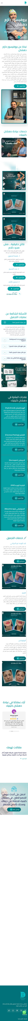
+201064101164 (12, 294)
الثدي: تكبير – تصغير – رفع (19, 153)
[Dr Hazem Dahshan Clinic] (25, 3)
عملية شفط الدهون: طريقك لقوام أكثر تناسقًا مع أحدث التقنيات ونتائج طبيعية (14, 753)
